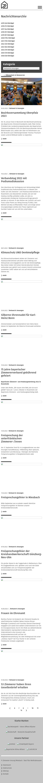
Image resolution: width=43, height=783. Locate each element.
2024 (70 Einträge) (7, 50)
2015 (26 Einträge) (7, 23)
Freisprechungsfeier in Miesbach (20, 497)
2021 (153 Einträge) (8, 41)
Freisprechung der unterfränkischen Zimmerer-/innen (12, 438)
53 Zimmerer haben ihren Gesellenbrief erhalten (16, 686)
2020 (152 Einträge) (8, 38)
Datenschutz (7, 768)
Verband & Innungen (16, 108)
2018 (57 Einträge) (7, 32)
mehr (5, 139)
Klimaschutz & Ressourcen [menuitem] (15, 75)
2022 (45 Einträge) (7, 44)
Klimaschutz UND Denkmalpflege (20, 252)
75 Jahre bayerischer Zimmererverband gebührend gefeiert (18, 372)
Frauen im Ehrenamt (13, 613)
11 (37, 708)
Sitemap (6, 771)
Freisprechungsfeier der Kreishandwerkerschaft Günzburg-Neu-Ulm (21, 554)
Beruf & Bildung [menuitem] (11, 72)
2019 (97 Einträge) (7, 35)
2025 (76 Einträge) (7, 53)
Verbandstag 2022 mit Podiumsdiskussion (14, 180)
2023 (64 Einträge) (7, 47)
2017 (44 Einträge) (7, 29)
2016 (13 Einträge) (7, 26)
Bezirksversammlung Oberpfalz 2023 (19, 114)
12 (21, 710)
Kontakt (5, 774)
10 (32, 708)
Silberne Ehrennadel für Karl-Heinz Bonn (18, 316)
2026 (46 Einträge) (7, 56)
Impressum (7, 765)
